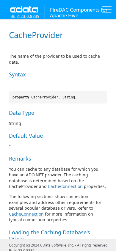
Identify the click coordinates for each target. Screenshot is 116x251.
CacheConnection (65, 186)
